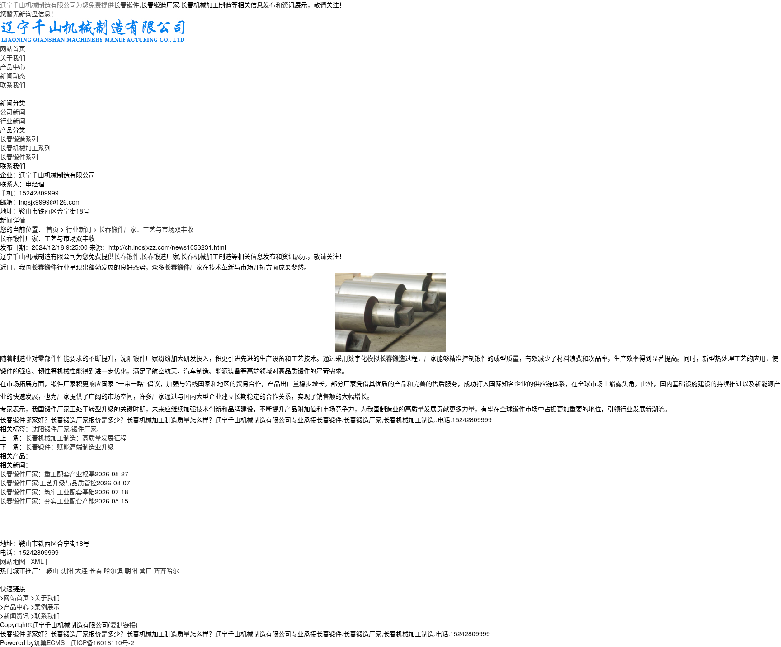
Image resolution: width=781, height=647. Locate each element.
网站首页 (12, 48)
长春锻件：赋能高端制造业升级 (69, 446)
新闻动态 (12, 75)
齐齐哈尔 (166, 570)
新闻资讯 (16, 615)
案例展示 (47, 606)
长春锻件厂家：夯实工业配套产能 (47, 500)
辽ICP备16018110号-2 (102, 642)
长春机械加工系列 (25, 147)
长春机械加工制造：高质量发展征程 (76, 437)
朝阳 (131, 570)
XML (37, 561)
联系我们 (12, 84)
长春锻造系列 (19, 138)
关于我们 (12, 57)
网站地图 (12, 561)
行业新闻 (12, 120)
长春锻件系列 (19, 156)
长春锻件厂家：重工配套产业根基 (47, 473)
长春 (95, 570)
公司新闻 (12, 111)
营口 (145, 570)
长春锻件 (126, 4)
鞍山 (52, 570)
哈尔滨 (113, 570)
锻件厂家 (84, 428)
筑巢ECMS (49, 642)
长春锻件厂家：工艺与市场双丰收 (146, 228)
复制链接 (123, 624)
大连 (81, 570)
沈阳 (67, 570)
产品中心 (12, 66)
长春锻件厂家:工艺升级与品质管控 (48, 482)
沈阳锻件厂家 (51, 428)
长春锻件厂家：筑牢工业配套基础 (47, 491)
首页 (52, 228)
